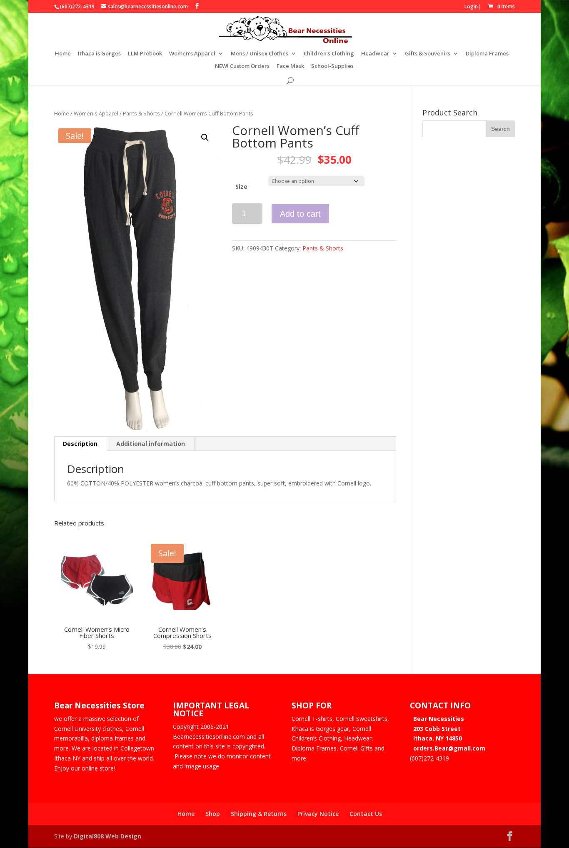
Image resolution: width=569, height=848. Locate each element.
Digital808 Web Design (107, 836)
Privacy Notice (318, 814)
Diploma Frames (487, 53)
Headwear (375, 53)
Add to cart (300, 213)
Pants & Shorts (141, 113)
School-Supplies (332, 66)
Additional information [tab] (150, 444)
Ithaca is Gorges (99, 53)
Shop (212, 814)
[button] (204, 137)
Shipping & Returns (259, 814)
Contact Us (365, 814)
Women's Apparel (96, 113)
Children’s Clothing (329, 53)
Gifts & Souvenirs (427, 53)
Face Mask (290, 66)
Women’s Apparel (192, 53)
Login (471, 6)
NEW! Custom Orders (242, 66)
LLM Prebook (145, 53)
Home (63, 53)
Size (241, 186)
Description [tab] (80, 444)
